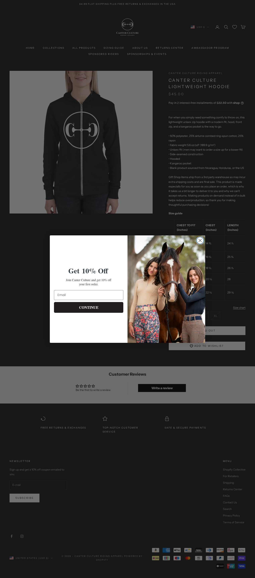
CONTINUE (88, 307)
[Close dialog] (200, 240)
